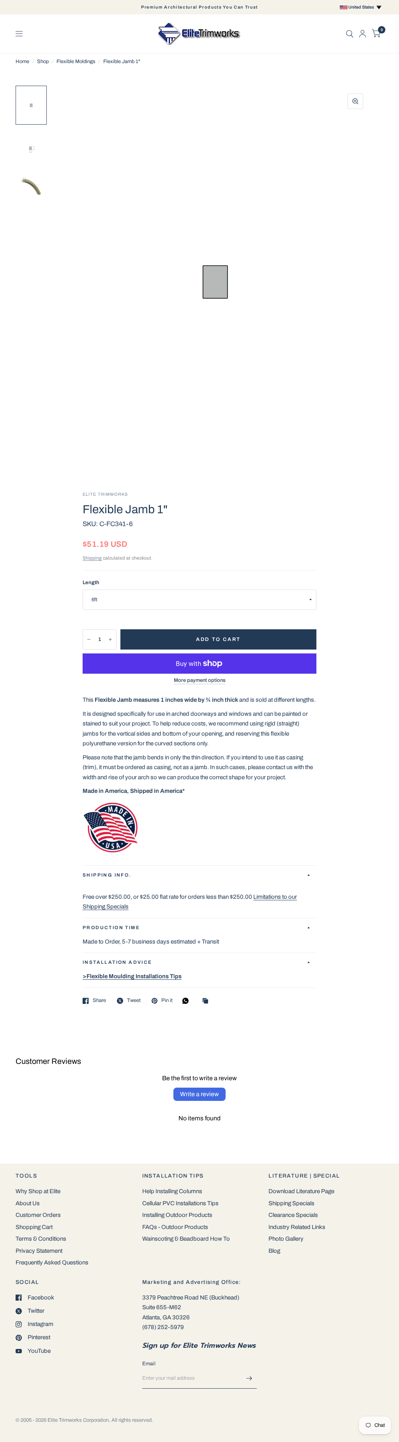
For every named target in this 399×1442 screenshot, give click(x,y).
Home (22, 61)
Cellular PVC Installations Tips (180, 1203)
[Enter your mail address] (249, 1378)
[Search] (349, 33)
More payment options (200, 680)
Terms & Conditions (41, 1239)
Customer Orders (38, 1215)
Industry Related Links (296, 1227)
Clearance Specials (293, 1215)
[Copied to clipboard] (207, 1001)
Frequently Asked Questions (52, 1262)
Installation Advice (117, 962)
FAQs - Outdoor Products (175, 1227)
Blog (274, 1251)
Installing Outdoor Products (177, 1215)
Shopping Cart (34, 1227)
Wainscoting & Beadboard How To (186, 1239)
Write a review (199, 1094)
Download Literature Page (301, 1191)
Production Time (111, 927)
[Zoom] (355, 101)
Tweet (134, 1000)
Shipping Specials (291, 1203)
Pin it (167, 1000)
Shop (43, 61)
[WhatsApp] (187, 1001)
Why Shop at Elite (38, 1191)
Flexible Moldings (75, 61)
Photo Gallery (286, 1239)
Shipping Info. (107, 875)
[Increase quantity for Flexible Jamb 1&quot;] (110, 639)
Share (99, 1000)
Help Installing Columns (172, 1191)
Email (148, 1363)
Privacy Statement (39, 1251)
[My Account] (362, 33)
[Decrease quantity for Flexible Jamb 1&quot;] (89, 639)
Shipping (92, 558)
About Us (28, 1203)
